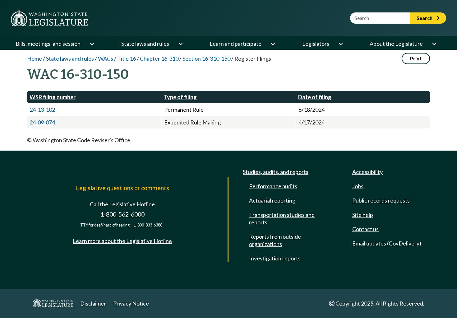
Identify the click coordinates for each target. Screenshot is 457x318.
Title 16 (126, 58)
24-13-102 (42, 109)
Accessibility (367, 171)
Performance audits (273, 186)
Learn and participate (235, 43)
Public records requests (381, 200)
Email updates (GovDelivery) (386, 243)
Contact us (365, 229)
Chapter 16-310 (159, 58)
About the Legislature (396, 43)
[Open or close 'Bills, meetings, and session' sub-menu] (92, 43)
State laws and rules (145, 43)
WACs (105, 58)
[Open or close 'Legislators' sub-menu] (340, 43)
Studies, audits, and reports (275, 171)
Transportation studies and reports (282, 218)
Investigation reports (275, 258)
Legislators (315, 43)
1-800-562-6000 (122, 214)
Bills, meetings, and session (48, 43)
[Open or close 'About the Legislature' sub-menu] (434, 43)
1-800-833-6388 (148, 225)
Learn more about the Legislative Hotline (122, 240)
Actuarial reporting (272, 200)
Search (425, 18)
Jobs (357, 186)
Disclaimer (93, 303)
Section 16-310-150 (206, 58)
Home (34, 58)
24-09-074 (42, 122)
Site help (362, 214)
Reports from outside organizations (275, 240)
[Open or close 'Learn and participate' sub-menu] (273, 43)
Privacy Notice (131, 303)
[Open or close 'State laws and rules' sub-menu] (180, 43)
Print (416, 58)
